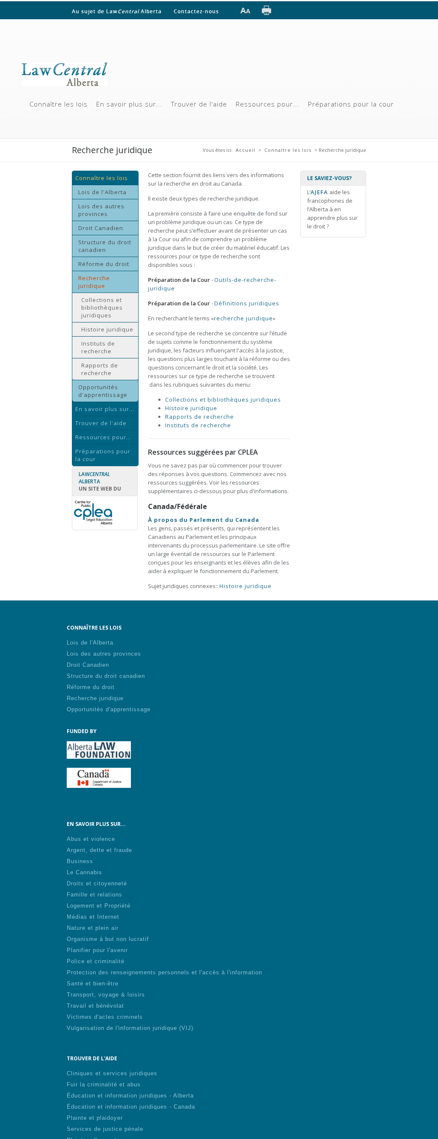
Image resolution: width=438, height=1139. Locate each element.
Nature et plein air (92, 927)
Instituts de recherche (98, 346)
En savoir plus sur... (129, 103)
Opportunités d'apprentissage (102, 390)
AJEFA (319, 191)
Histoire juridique (107, 328)
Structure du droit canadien (104, 245)
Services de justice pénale (105, 1128)
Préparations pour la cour (351, 103)
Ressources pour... (267, 103)
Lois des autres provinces (101, 209)
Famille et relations (94, 893)
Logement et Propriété (98, 905)
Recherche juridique (94, 281)
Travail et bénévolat (95, 1005)
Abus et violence (91, 838)
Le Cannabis (84, 871)
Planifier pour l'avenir (97, 949)
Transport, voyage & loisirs (106, 994)
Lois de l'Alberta (102, 191)
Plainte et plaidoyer (95, 1117)
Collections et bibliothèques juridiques (102, 306)
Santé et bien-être (92, 982)
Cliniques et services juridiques (112, 1072)
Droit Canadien (100, 227)
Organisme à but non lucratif (108, 938)
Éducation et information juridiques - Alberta (130, 1095)
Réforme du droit (103, 263)
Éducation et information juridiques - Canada (131, 1106)
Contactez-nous (196, 11)
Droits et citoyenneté (97, 882)
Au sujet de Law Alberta (117, 11)
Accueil (245, 149)
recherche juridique (243, 317)
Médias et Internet (93, 916)
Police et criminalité (95, 960)
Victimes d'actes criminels (105, 1016)
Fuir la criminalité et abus (104, 1083)
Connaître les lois (59, 103)
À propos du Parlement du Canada (203, 519)
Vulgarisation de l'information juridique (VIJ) (130, 1027)
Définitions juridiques (246, 302)
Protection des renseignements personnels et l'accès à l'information (164, 971)
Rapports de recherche (99, 368)
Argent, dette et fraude (99, 849)
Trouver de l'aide (199, 103)
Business (80, 860)
